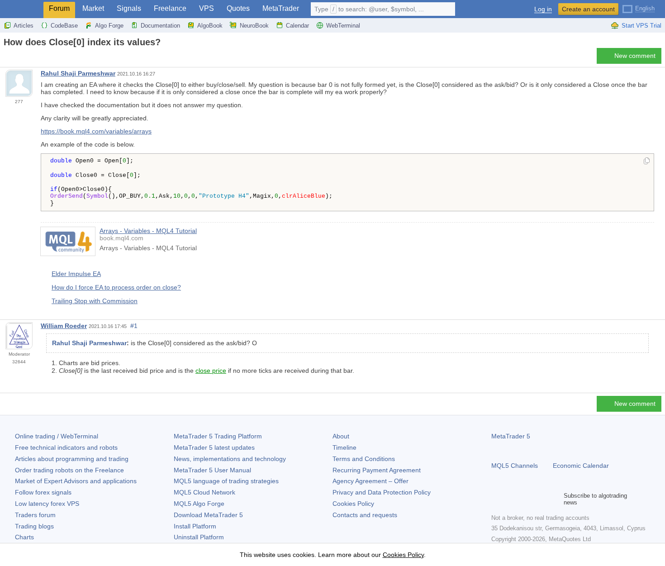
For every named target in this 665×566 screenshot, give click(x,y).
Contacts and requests (364, 514)
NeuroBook (254, 25)
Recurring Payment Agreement (376, 470)
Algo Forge (109, 25)
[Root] (6, 58)
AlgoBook (210, 25)
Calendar (297, 25)
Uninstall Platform (199, 537)
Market (93, 8)
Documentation (160, 25)
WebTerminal (343, 25)
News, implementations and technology (230, 458)
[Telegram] (511, 499)
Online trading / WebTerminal (56, 436)
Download (208, 514)
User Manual (212, 470)
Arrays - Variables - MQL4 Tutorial (148, 230)
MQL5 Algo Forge (199, 503)
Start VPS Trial (641, 25)
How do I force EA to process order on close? (116, 287)
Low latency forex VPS (47, 503)
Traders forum (35, 514)
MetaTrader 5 (510, 436)
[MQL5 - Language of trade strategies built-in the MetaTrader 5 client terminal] (21, 9)
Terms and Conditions (363, 458)
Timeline (344, 447)
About (340, 436)
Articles (23, 25)
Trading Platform (218, 436)
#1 (134, 325)
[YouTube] (540, 499)
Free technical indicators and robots (66, 447)
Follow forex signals (43, 492)
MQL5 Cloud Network (204, 492)
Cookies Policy (353, 503)
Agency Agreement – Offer (370, 481)
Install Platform (195, 526)
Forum (59, 8)
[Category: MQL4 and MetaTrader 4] (17, 58)
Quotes (238, 8)
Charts (24, 537)
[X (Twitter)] (525, 499)
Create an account (588, 9)
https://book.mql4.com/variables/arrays (96, 131)
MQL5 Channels (514, 465)
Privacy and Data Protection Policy (381, 492)
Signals (129, 8)
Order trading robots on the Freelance (69, 470)
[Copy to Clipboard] (647, 161)
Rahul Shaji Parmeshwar (78, 73)
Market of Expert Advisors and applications (76, 481)
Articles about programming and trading (71, 458)
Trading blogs (34, 526)
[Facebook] (496, 499)
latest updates (214, 447)
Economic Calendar (581, 465)
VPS (206, 8)
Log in (543, 9)
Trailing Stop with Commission (95, 300)
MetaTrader (280, 8)
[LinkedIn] (554, 499)
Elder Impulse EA (76, 273)
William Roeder (64, 325)
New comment (635, 55)
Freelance (170, 8)
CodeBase (64, 25)
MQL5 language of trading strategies (226, 481)
